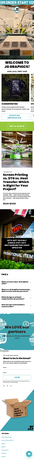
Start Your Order (7, 437)
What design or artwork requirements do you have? (13, 298)
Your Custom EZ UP (7, 440)
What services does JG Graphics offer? (15, 283)
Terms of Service (11, 382)
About (3, 447)
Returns (4, 453)
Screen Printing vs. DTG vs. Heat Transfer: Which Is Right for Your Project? (16, 182)
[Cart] (31, 9)
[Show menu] (2, 9)
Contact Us (5, 450)
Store (3, 443)
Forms (3, 456)
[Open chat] (29, 454)
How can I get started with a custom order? (13, 306)
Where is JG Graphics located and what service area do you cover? (15, 290)
